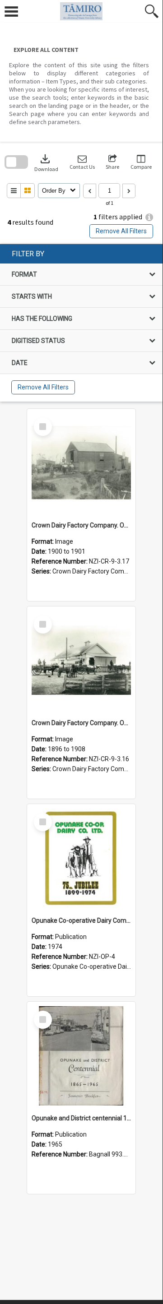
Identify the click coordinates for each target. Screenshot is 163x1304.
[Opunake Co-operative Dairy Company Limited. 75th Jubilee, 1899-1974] (81, 858)
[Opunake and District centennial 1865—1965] (81, 1055)
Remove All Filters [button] (121, 231)
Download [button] (46, 162)
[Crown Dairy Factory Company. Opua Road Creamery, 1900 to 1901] (81, 463)
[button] (82, 162)
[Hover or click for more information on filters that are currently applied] (149, 217)
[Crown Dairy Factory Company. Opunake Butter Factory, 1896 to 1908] (81, 660)
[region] (81, 323)
